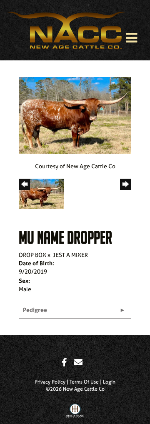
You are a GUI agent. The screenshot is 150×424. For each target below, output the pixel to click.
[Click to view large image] (75, 114)
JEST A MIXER (70, 255)
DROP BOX (32, 255)
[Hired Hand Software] (75, 413)
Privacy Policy (50, 382)
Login (109, 382)
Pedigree (35, 310)
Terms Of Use (84, 382)
